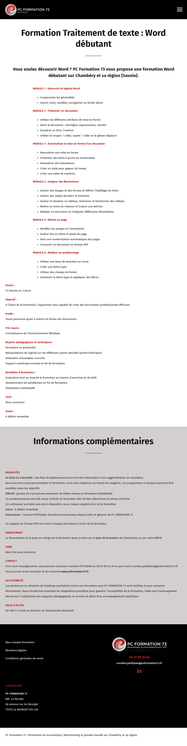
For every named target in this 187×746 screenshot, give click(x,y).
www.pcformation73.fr (75, 571)
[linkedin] (139, 671)
